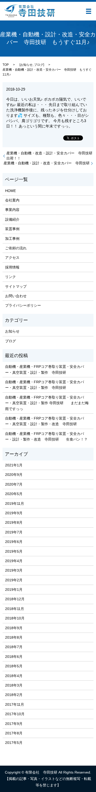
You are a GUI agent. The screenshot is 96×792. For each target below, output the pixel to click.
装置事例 (12, 229)
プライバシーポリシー (23, 305)
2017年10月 (15, 714)
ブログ (38, 65)
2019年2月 (14, 580)
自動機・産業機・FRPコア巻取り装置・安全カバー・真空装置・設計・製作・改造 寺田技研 (44, 421)
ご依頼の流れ (16, 248)
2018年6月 (14, 657)
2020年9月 (14, 475)
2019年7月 (14, 532)
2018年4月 (14, 676)
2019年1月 (14, 589)
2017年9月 (14, 724)
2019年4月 (14, 561)
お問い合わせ (16, 296)
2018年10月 (15, 618)
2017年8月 (14, 733)
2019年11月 (14, 503)
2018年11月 (14, 609)
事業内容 (12, 210)
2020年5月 (14, 494)
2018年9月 (14, 628)
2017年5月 (14, 743)
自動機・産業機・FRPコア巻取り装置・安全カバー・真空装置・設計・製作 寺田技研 (44, 369)
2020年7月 (14, 484)
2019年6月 (14, 542)
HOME (10, 191)
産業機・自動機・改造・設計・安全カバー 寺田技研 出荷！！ (49, 155)
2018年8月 (14, 637)
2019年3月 (14, 570)
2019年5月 (14, 551)
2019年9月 (14, 513)
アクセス (12, 257)
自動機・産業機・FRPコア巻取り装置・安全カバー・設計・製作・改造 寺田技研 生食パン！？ (46, 436)
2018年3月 (14, 685)
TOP (6, 65)
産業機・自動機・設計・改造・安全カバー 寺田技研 (47, 163)
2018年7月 (14, 647)
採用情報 (12, 267)
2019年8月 (14, 522)
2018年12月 (15, 599)
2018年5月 (14, 666)
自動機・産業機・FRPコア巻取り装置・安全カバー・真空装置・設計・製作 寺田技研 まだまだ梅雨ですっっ (47, 403)
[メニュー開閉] (88, 11)
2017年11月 (14, 704)
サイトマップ (16, 286)
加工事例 (12, 239)
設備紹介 (12, 219)
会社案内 (12, 200)
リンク (10, 277)
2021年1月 (14, 465)
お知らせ (26, 65)
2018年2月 (14, 695)
